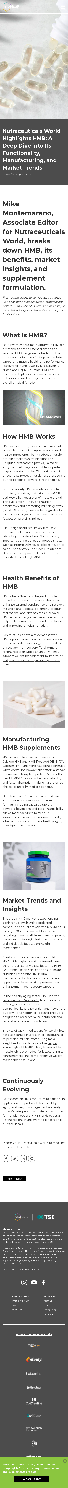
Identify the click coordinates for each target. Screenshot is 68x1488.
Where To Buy (18, 1309)
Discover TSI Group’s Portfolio (34, 1334)
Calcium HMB (12, 761)
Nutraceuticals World (33, 1143)
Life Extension (34, 1008)
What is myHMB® (20, 1301)
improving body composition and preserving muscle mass (33, 660)
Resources (49, 1296)
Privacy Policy (50, 1309)
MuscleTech (32, 970)
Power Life (57, 1008)
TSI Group (46, 553)
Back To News (14, 1178)
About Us (48, 1301)
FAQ (14, 1305)
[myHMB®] (11, 6)
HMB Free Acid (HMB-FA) (45, 761)
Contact (47, 1305)
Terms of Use (49, 1314)
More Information (21, 1296)
